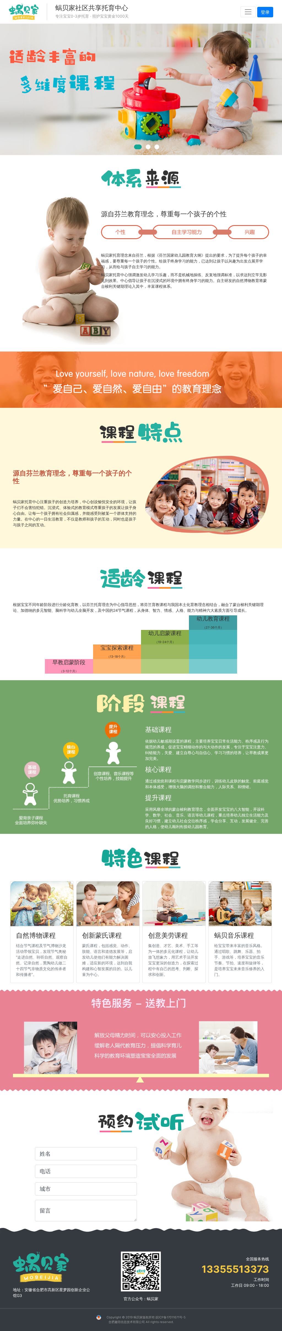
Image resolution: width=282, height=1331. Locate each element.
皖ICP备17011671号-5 (171, 1317)
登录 (265, 12)
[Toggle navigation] (248, 11)
